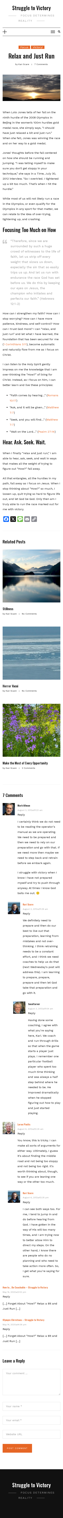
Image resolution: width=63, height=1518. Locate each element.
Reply (21, 814)
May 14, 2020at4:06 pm (14, 1324)
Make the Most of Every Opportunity (25, 763)
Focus (24, 47)
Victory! (38, 47)
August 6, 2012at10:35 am (30, 1129)
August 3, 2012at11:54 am (40, 1008)
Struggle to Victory (31, 8)
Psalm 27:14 (46, 431)
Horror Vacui (10, 686)
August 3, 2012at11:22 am (30, 810)
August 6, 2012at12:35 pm (36, 1197)
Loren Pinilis (24, 1124)
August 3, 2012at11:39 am (35, 909)
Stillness (8, 608)
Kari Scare (28, 904)
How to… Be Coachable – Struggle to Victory (25, 1287)
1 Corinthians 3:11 (15, 344)
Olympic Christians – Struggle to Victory (23, 1320)
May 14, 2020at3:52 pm (14, 1292)
